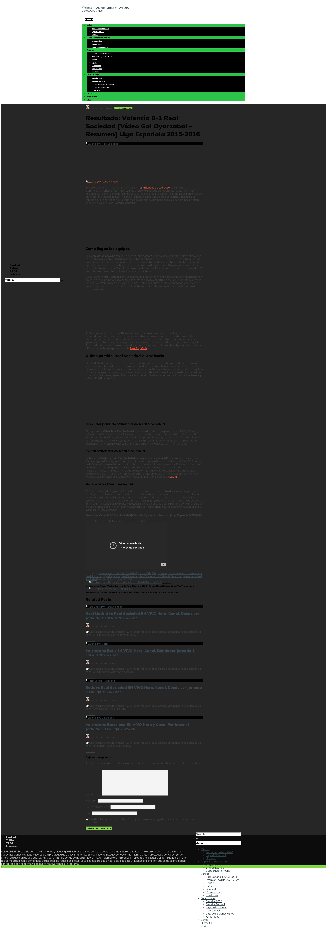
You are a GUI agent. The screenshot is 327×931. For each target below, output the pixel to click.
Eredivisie (95, 72)
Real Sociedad (129, 576)
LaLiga (173, 476)
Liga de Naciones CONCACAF (103, 84)
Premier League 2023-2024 (102, 56)
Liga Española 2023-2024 (102, 53)
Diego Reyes (159, 573)
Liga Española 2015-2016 (123, 108)
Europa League (97, 44)
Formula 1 (92, 96)
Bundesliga (96, 66)
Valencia (176, 576)
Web (88, 813)
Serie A (94, 59)
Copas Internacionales (98, 37)
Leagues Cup (97, 41)
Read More (90, 641)
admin (99, 108)
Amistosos (96, 90)
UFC (89, 99)
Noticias (95, 35)
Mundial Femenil (98, 81)
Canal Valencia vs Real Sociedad (117, 573)
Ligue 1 (94, 63)
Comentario (94, 794)
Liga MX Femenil (98, 32)
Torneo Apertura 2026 (100, 29)
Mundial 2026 (97, 78)
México (90, 25)
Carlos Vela (144, 573)
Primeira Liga (97, 69)
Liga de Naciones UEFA (100, 87)
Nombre (91, 800)
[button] (83, 19)
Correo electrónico (98, 807)
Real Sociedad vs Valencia (154, 576)
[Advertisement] (144, 161)
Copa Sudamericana (100, 47)
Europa (90, 50)
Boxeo (90, 93)
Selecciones (93, 74)
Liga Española (138, 348)
